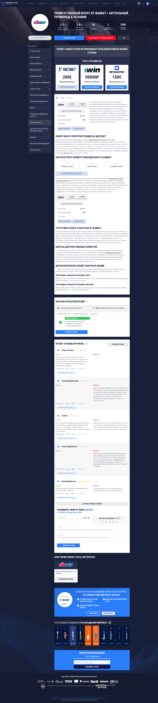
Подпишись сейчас (92, 667)
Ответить (81, 369)
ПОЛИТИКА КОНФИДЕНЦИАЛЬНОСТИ (93, 698)
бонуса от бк (68, 153)
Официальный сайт (36, 76)
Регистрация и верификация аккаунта (39, 115)
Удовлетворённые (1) (63, 314)
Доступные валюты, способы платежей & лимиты (39, 130)
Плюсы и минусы (35, 150)
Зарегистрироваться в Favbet (71, 173)
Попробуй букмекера (67, 87)
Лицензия (33, 137)
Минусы (60, 535)
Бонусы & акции (35, 57)
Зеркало (32, 108)
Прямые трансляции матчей (38, 101)
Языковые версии (35, 122)
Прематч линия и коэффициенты (40, 82)
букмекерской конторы (97, 140)
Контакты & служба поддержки (39, 143)
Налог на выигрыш (36, 63)
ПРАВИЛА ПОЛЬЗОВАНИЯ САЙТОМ (64, 698)
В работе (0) (94, 314)
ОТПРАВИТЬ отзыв (68, 545)
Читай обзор (93, 613)
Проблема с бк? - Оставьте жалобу (101, 38)
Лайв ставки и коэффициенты (39, 95)
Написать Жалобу (71, 332)
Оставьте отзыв (69, 38)
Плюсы (60, 527)
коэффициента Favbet (112, 253)
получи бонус (79, 129)
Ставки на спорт (35, 89)
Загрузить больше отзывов (92, 504)
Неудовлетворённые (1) (80, 314)
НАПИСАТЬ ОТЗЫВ (118, 344)
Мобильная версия (36, 70)
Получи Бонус (108, 613)
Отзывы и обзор (35, 51)
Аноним (84, 518)
